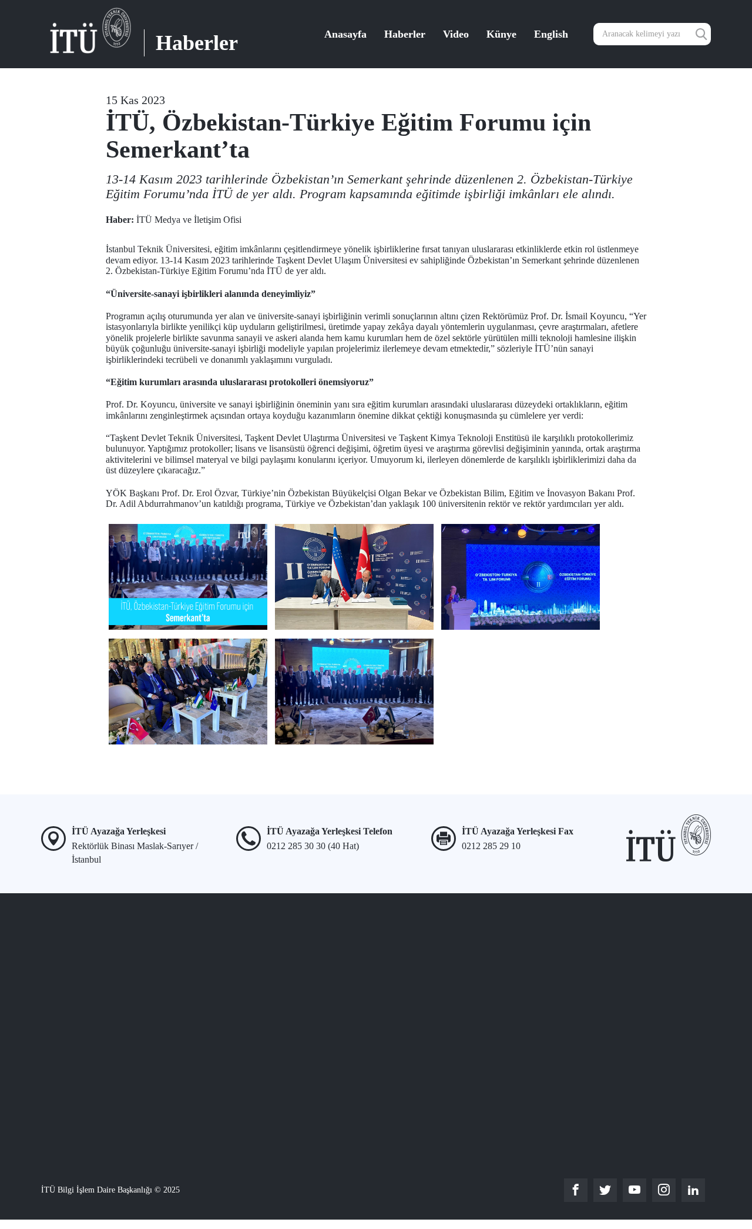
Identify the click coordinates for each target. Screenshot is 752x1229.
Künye (501, 34)
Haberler (404, 34)
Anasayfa (345, 34)
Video (456, 34)
